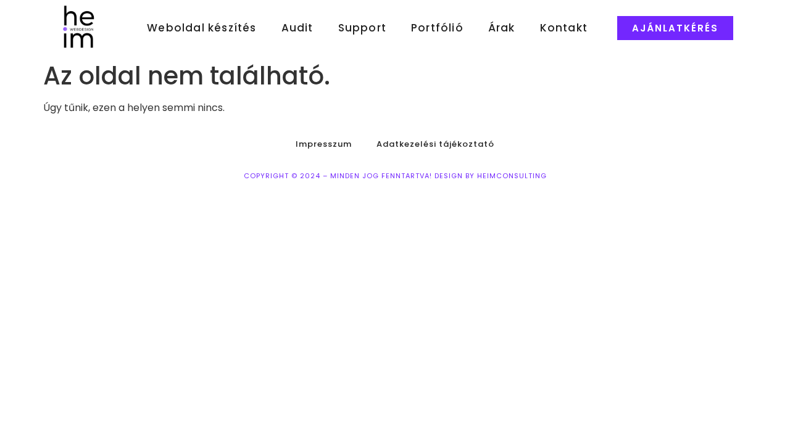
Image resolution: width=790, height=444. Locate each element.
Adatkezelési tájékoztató (435, 144)
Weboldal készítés (201, 27)
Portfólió (437, 27)
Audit (297, 27)
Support (362, 27)
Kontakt (564, 27)
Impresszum (324, 144)
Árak (501, 27)
